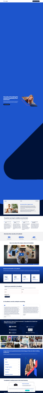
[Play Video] (4, 264)
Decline (32, 390)
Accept (27, 390)
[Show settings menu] (37, 264)
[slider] (20, 264)
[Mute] (35, 264)
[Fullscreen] (38, 264)
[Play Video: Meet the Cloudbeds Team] (21, 254)
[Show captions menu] (34, 264)
